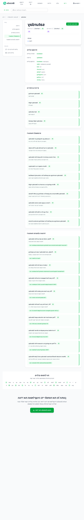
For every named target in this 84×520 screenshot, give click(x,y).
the (39, 385)
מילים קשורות (15, 29)
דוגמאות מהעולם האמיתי (13, 39)
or (32, 385)
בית (13, 3)
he (64, 382)
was (62, 385)
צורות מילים (11, 53)
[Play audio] (41, 93)
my (12, 385)
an (27, 382)
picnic (39, 80)
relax (38, 64)
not (19, 385)
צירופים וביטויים (15, 32)
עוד (65, 3)
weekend (39, 53)
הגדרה (17, 25)
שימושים (40, 3)
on (29, 385)
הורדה (49, 3)
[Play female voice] (29, 31)
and (10, 382)
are (20, 382)
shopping (40, 74)
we (66, 385)
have (59, 382)
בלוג (57, 3)
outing (39, 77)
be (34, 382)
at (24, 382)
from (52, 382)
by (37, 382)
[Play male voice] (42, 28)
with (57, 385)
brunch (39, 69)
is (75, 382)
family (39, 72)
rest (38, 67)
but (41, 382)
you (73, 385)
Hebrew (76, 3)
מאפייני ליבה (22, 3)
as (16, 382)
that (46, 385)
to (42, 385)
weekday (39, 57)
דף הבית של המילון (13, 49)
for (48, 382)
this (51, 385)
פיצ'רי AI (30, 3)
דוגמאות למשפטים (14, 36)
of (25, 385)
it (6, 385)
